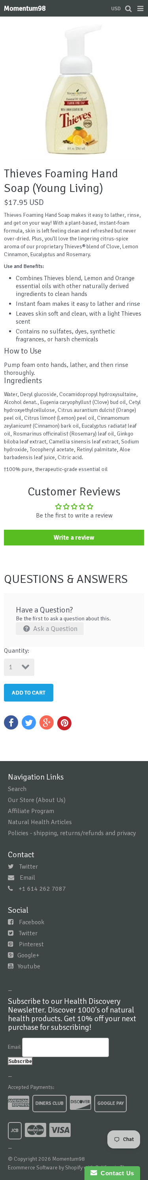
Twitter (28, 867)
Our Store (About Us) (37, 800)
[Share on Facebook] (11, 722)
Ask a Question (55, 628)
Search (17, 789)
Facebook (31, 922)
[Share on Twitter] (29, 722)
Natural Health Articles (40, 822)
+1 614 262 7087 (42, 889)
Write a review (74, 538)
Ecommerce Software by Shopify (45, 1167)
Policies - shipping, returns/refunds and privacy (72, 833)
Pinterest (31, 944)
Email (27, 878)
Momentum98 (25, 8)
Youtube (28, 966)
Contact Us (115, 1173)
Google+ (28, 955)
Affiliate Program (31, 811)
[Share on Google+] (46, 722)
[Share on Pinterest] (64, 723)
